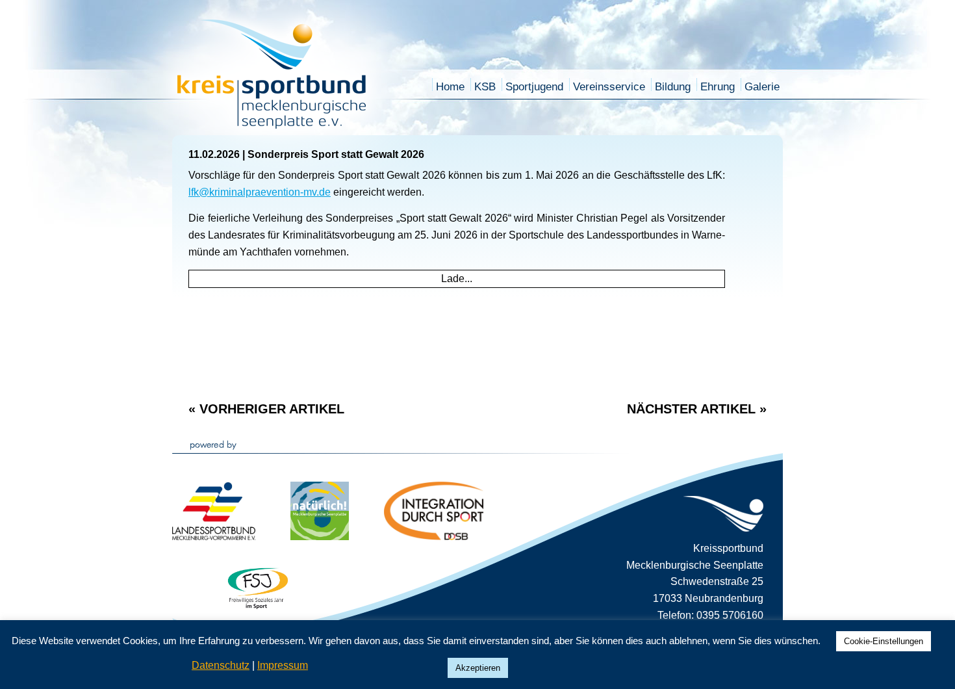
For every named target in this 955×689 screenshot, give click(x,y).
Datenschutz (220, 665)
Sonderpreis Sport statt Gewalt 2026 (336, 154)
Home (450, 87)
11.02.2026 (214, 154)
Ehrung (717, 87)
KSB (485, 87)
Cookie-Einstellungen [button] (883, 641)
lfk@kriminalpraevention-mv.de (259, 192)
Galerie (762, 87)
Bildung (673, 87)
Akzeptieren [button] (477, 668)
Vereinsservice (609, 87)
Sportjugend (534, 87)
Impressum (282, 665)
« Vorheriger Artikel (266, 409)
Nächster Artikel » (697, 409)
